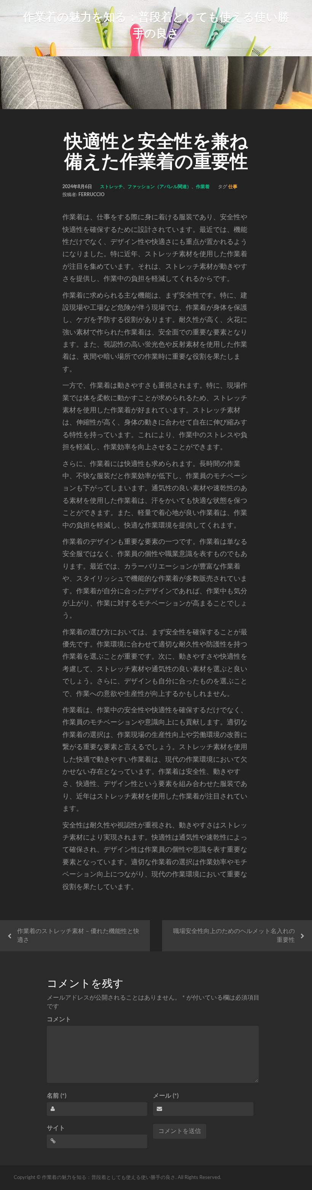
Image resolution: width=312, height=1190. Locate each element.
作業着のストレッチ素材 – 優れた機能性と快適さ (78, 935)
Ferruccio (91, 194)
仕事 (232, 186)
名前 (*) (56, 1096)
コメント (59, 1019)
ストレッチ (111, 186)
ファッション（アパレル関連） (159, 186)
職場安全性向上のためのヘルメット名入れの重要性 (234, 935)
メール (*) (165, 1096)
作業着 (203, 186)
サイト (56, 1128)
